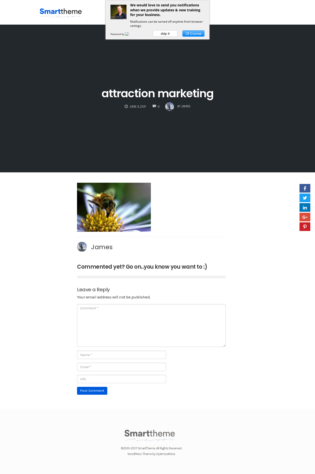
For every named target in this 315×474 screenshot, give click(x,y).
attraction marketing (158, 93)
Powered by (117, 34)
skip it (165, 33)
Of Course (194, 33)
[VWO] (130, 34)
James (102, 247)
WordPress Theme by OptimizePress (151, 454)
